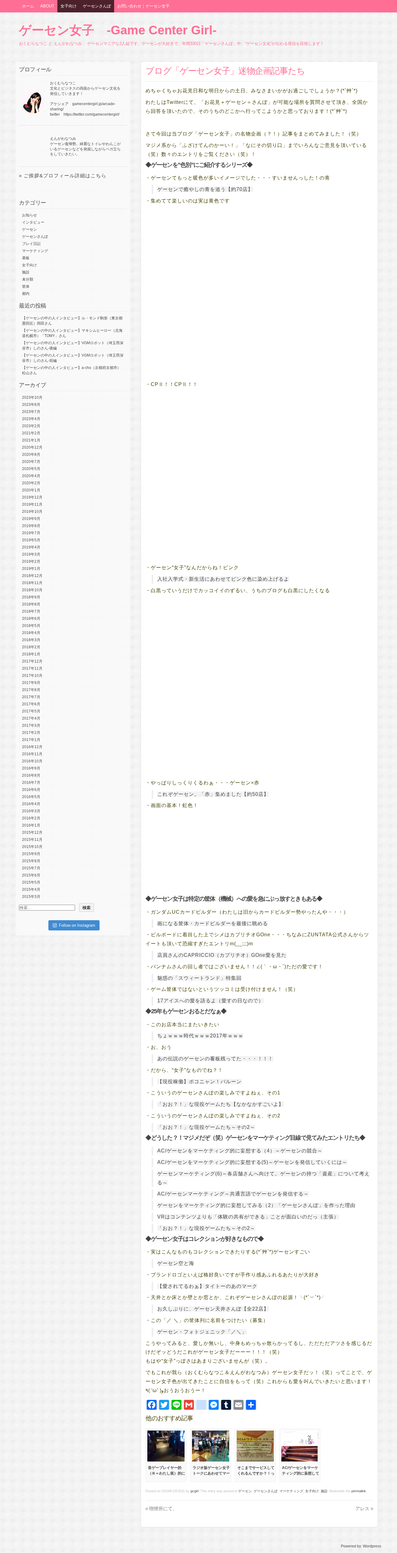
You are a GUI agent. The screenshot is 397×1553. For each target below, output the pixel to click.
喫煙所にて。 (161, 1508)
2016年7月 (31, 782)
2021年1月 (31, 440)
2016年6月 (31, 790)
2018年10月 (32, 590)
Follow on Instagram (77, 925)
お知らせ (29, 215)
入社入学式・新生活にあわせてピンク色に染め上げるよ (223, 579)
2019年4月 (31, 547)
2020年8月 (31, 454)
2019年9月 (31, 519)
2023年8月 (31, 404)
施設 (324, 1491)
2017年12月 (32, 661)
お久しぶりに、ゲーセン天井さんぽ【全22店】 (213, 1308)
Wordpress (372, 1546)
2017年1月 (31, 740)
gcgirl (194, 1491)
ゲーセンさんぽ (97, 6)
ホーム (28, 6)
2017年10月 (32, 675)
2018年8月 (31, 604)
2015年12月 (32, 832)
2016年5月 (31, 797)
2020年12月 (32, 447)
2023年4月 (31, 419)
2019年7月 (31, 533)
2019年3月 (31, 554)
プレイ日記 (31, 244)
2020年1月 (31, 490)
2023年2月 (31, 426)
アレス (364, 1508)
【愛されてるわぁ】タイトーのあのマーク (207, 1286)
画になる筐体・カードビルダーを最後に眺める (212, 923)
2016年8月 (31, 775)
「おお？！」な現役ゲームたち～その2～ (206, 1127)
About (47, 6)
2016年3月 (31, 811)
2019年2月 (31, 561)
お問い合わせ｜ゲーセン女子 (143, 6)
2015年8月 (31, 861)
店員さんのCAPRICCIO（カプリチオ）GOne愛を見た (222, 955)
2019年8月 (31, 526)
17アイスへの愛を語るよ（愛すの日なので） (210, 1000)
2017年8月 (31, 690)
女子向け (68, 6)
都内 (25, 293)
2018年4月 (31, 633)
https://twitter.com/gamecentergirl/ (91, 114)
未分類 (27, 279)
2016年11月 (32, 754)
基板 (25, 258)
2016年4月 (31, 804)
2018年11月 (32, 583)
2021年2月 (31, 433)
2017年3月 (31, 725)
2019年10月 (32, 511)
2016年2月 (31, 818)
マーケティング (291, 1491)
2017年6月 (31, 704)
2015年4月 (31, 889)
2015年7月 (31, 868)
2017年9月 (31, 683)
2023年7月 (31, 412)
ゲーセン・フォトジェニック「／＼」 (202, 1331)
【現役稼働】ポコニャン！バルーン (199, 1081)
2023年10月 (32, 397)
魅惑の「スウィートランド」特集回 (199, 978)
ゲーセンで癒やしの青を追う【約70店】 (205, 189)
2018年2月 (31, 647)
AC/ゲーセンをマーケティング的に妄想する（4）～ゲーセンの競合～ (240, 1150)
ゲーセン (245, 1491)
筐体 (25, 286)
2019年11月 (32, 504)
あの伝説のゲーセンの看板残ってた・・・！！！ (215, 1058)
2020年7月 (31, 461)
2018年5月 (31, 625)
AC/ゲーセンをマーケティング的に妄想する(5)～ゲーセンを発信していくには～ (252, 1162)
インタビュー (33, 222)
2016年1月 (31, 825)
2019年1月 (31, 568)
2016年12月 (32, 747)
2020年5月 (31, 469)
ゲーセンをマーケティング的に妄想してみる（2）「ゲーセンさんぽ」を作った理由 (256, 1205)
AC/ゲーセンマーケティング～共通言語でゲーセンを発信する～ (233, 1193)
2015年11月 (32, 839)
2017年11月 (32, 668)
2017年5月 (31, 711)
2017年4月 (31, 718)
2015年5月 (31, 882)
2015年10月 (32, 847)
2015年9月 (31, 854)
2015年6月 (31, 875)
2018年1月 (31, 654)
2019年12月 (32, 497)
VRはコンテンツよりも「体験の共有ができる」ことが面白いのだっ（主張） (248, 1216)
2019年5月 (31, 540)
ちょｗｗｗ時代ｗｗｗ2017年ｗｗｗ (200, 1035)
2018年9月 (31, 597)
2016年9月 (31, 768)
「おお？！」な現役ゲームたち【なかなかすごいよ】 (220, 1104)
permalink (358, 1491)
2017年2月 (31, 732)
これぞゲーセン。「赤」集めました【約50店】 (213, 794)
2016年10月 (32, 761)
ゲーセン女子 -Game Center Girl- (117, 30)
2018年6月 (31, 618)
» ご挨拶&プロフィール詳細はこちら (62, 175)
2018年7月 (31, 611)
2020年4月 (31, 476)
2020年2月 (31, 483)
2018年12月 (32, 576)
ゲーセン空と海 (175, 1263)
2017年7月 (31, 697)
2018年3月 (31, 640)
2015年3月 (31, 896)
